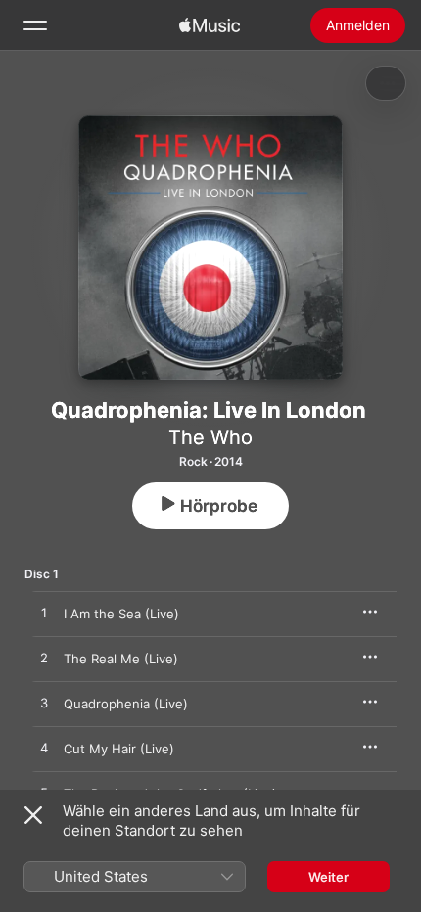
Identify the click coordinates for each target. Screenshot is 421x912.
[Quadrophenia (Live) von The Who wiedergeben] (44, 703)
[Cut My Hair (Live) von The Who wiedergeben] (44, 748)
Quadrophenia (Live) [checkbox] (126, 703)
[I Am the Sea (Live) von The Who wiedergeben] (44, 613)
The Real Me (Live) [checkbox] (121, 658)
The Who (210, 437)
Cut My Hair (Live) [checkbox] (119, 748)
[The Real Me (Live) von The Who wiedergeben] (44, 658)
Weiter (328, 877)
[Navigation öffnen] (35, 25)
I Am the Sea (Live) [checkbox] (121, 613)
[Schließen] (33, 815)
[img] (209, 25)
